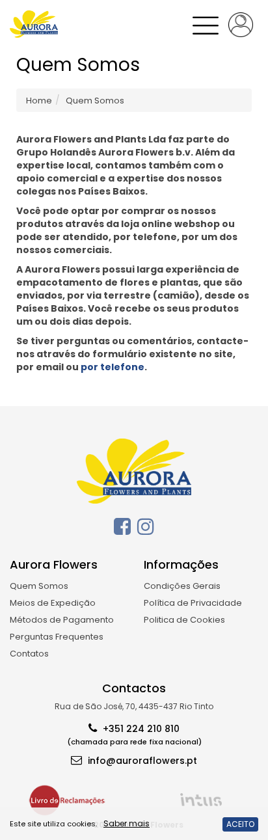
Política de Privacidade (193, 603)
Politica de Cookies (184, 620)
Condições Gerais (182, 586)
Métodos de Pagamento (62, 620)
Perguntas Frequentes (56, 636)
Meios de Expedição (53, 603)
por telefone (112, 366)
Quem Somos (39, 586)
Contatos (29, 653)
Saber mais (126, 823)
